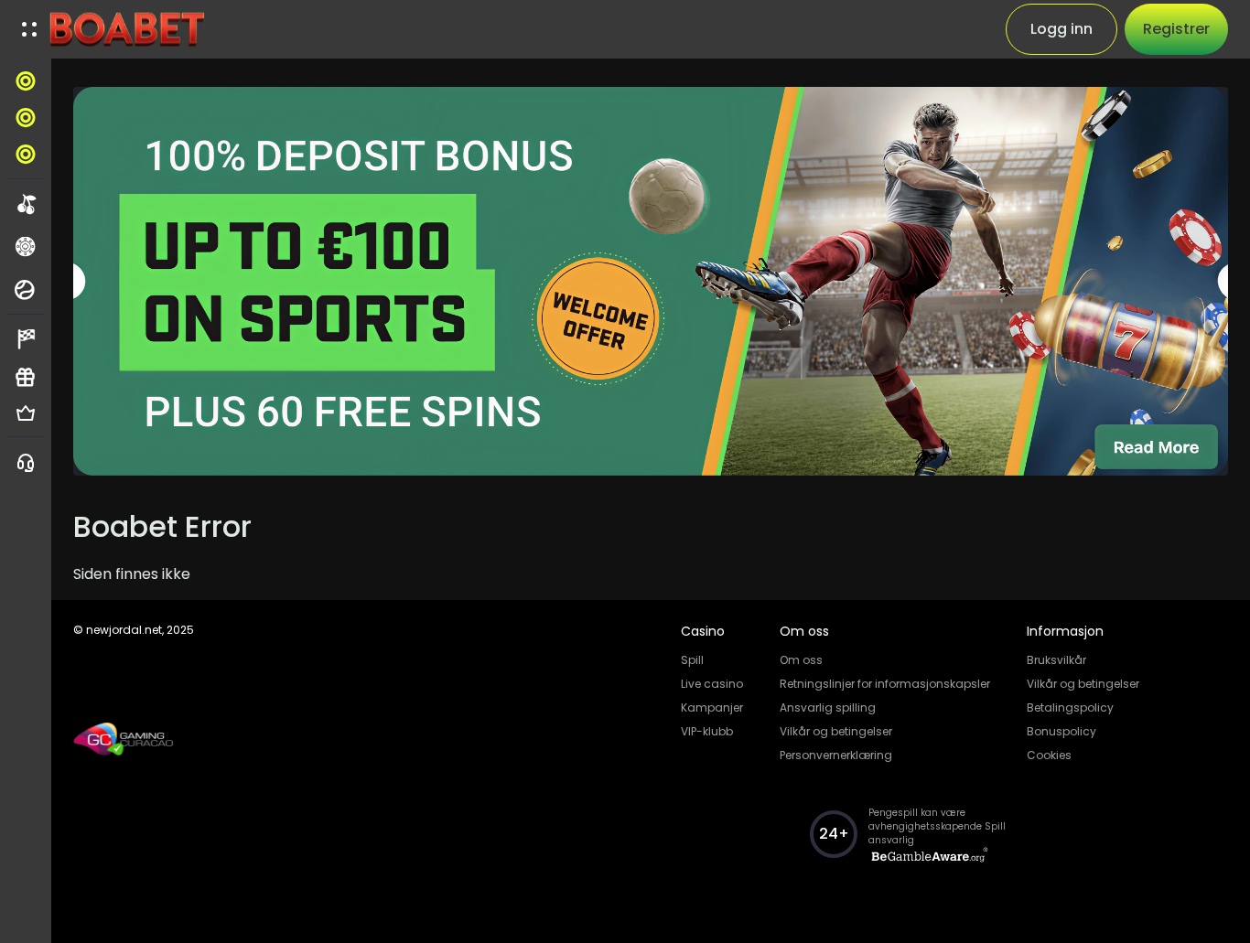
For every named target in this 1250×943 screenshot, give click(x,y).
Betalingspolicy (1070, 707)
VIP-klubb (707, 731)
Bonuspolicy (1061, 731)
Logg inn (1061, 28)
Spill (692, 660)
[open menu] (29, 29)
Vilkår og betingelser (836, 731)
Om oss (801, 660)
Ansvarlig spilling (828, 707)
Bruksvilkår (1056, 660)
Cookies (1049, 755)
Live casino (712, 683)
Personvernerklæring (836, 755)
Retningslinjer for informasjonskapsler (885, 683)
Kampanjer (712, 707)
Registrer (1176, 28)
